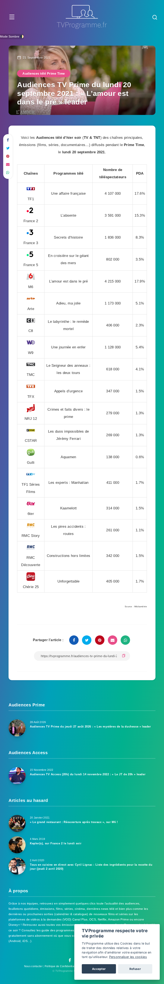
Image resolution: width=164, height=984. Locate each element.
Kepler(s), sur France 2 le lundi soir (55, 843)
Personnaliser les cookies (128, 957)
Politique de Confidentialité (61, 966)
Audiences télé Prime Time (43, 73)
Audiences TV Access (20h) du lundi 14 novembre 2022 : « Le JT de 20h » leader (87, 774)
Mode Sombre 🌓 (12, 36)
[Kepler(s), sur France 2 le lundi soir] (17, 844)
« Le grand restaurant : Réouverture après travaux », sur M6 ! (74, 822)
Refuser (135, 969)
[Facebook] (70, 960)
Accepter (99, 969)
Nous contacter (33, 966)
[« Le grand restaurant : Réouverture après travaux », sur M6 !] (17, 823)
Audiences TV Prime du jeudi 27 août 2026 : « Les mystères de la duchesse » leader (90, 726)
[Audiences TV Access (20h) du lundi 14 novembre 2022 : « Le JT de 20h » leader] (17, 775)
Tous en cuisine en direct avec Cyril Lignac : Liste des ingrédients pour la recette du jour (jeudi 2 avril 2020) (91, 866)
